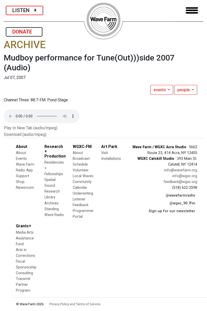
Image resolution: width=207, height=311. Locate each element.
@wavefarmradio (180, 195)
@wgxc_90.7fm (182, 203)
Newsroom (25, 187)
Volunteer (81, 170)
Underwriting (83, 193)
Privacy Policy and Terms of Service (74, 304)
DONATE (24, 32)
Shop (20, 182)
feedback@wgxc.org (180, 182)
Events (21, 159)
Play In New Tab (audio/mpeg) (30, 128)
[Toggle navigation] (192, 10)
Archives (51, 203)
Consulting (24, 273)
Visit (104, 153)
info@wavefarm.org (180, 170)
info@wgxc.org (184, 176)
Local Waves (83, 176)
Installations (111, 159)
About (21, 153)
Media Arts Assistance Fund (25, 238)
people (184, 89)
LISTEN (23, 10)
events (160, 89)
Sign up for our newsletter (172, 211)
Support (22, 176)
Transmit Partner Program (23, 285)
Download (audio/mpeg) (25, 134)
